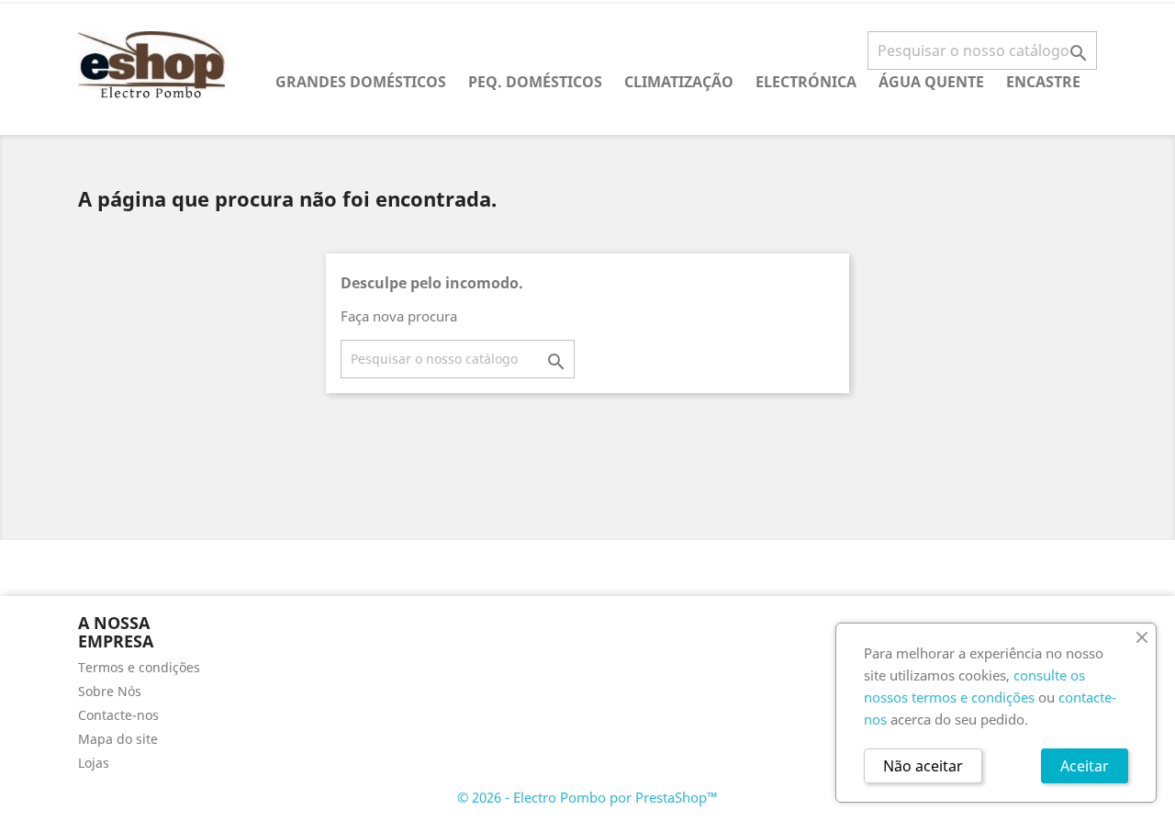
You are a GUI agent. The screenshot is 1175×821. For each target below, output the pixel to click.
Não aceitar (923, 766)
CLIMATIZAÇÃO (678, 82)
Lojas (93, 762)
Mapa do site (118, 739)
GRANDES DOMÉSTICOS (360, 82)
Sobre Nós (109, 691)
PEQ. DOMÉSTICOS (535, 82)
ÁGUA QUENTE (931, 82)
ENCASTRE (1043, 82)
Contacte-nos (118, 715)
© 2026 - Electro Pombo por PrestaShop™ (587, 797)
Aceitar (1084, 766)
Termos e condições (139, 667)
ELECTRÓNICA (805, 82)
